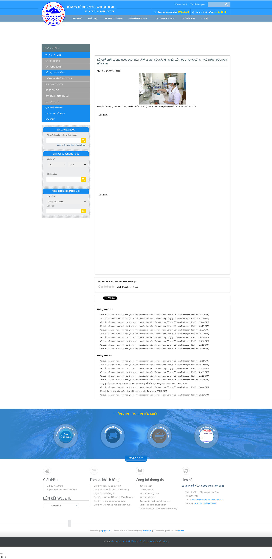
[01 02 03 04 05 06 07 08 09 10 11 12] (56, 164)
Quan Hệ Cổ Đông (53, 107)
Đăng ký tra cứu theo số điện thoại (71, 145)
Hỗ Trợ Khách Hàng (55, 72)
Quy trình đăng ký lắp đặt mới (107, 485)
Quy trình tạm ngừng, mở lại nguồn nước (112, 504)
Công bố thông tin (150, 479)
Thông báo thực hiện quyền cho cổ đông (158, 508)
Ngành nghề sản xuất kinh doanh (62, 489)
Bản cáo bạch (146, 485)
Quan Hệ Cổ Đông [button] (113, 18)
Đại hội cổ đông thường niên (153, 504)
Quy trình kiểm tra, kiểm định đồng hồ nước (114, 497)
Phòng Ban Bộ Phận (55, 113)
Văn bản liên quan (197, 4)
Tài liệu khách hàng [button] (165, 18)
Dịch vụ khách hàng (104, 479)
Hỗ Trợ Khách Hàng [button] (139, 18)
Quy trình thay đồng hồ (104, 493)
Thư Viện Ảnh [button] (188, 18)
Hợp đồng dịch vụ (54, 84)
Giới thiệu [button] (93, 18)
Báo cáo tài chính (147, 497)
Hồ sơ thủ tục (52, 90)
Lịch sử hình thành (55, 485)
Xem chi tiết (136, 458)
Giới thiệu (50, 479)
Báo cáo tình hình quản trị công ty (155, 501)
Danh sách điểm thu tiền (57, 96)
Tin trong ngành (53, 67)
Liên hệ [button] (204, 18)
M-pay (181, 530)
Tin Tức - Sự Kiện (53, 55)
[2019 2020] (77, 164)
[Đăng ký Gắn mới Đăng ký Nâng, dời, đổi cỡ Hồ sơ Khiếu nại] (66, 201)
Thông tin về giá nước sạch (58, 78)
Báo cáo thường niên (149, 493)
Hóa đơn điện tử (181, 4)
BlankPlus (147, 530)
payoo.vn (106, 530)
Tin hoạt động (52, 61)
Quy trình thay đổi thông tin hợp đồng (111, 489)
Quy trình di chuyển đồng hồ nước (109, 501)
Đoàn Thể (50, 119)
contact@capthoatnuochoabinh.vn (207, 499)
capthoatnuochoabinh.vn (205, 503)
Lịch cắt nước (52, 102)
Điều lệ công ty (146, 489)
